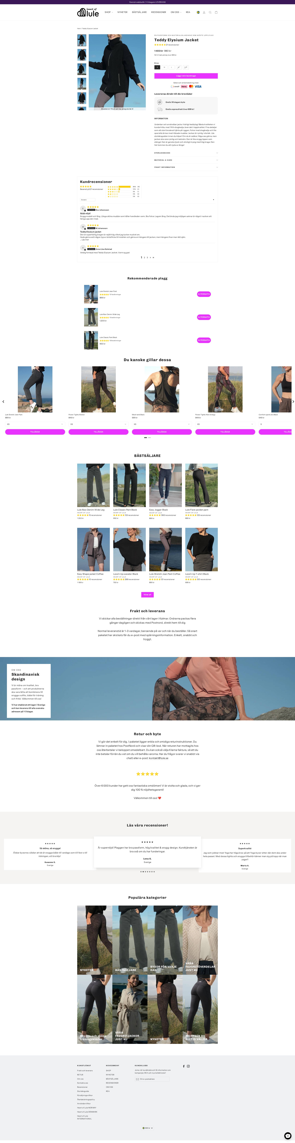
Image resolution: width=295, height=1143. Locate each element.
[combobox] (147, 1128)
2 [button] (144, 257)
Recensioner (82, 1087)
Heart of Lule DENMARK (87, 1112)
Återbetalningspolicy (86, 1100)
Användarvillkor (84, 1104)
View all (147, 595)
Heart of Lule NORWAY (86, 1108)
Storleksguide (162, 153)
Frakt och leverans (85, 1071)
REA (188, 12)
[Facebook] (183, 1066)
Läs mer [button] (85, 239)
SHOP (108, 12)
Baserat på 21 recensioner (91, 189)
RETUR (80, 1075)
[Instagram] (188, 1066)
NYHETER (122, 12)
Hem (79, 28)
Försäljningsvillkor (85, 1095)
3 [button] (147, 257)
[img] (93, 207)
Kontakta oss (82, 1083)
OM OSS (175, 12)
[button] (160, 45)
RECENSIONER (158, 12)
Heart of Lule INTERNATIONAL (84, 1117)
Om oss (80, 1079)
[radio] (157, 67)
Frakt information (164, 167)
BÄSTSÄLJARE (139, 12)
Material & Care (163, 160)
